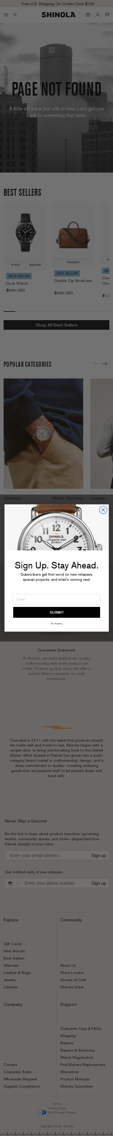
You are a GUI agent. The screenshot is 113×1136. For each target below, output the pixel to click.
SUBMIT (56, 612)
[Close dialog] (103, 510)
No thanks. (56, 623)
